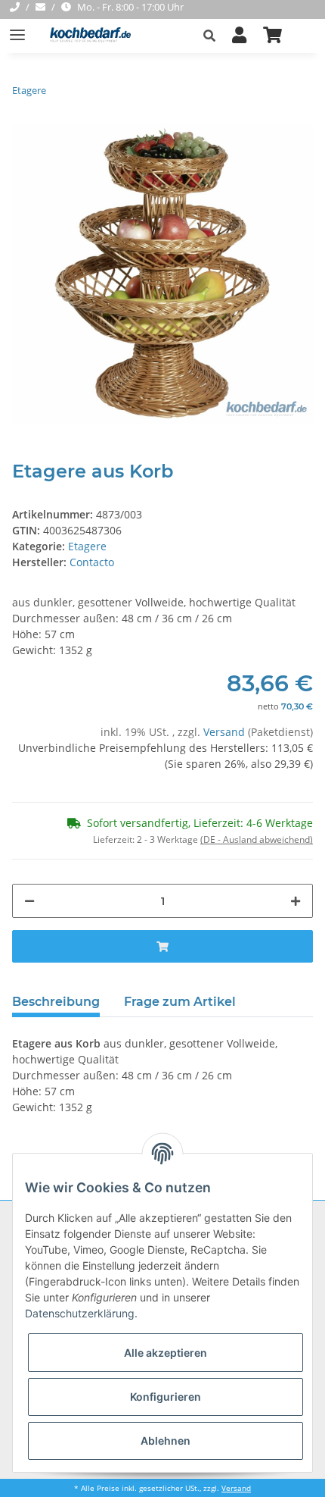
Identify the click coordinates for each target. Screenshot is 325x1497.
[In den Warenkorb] (162, 946)
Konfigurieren (165, 1396)
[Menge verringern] (29, 901)
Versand (225, 732)
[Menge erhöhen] (295, 901)
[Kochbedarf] (86, 36)
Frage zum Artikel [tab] (180, 1001)
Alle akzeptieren (165, 1352)
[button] (213, 35)
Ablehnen (165, 1440)
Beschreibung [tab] (56, 1001)
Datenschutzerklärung (80, 1313)
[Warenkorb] (272, 36)
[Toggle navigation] (17, 28)
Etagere (87, 546)
